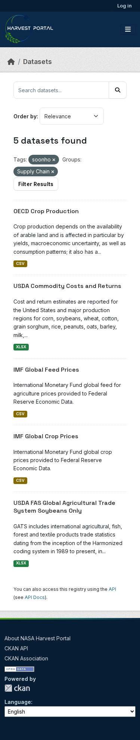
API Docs (35, 597)
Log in (124, 6)
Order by (25, 116)
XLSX (21, 347)
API (112, 589)
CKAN (17, 688)
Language (17, 702)
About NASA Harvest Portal (37, 638)
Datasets (37, 61)
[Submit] (118, 90)
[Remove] (53, 160)
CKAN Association (26, 658)
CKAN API (16, 648)
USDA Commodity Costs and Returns (67, 286)
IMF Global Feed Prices (46, 370)
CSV (20, 263)
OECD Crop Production (46, 211)
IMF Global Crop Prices (45, 436)
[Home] (11, 61)
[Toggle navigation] (128, 29)
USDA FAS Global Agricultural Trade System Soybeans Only (64, 507)
